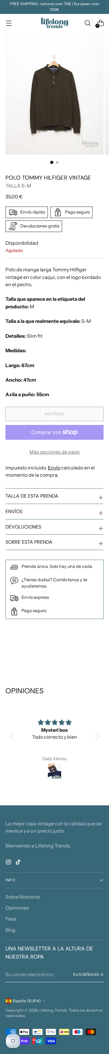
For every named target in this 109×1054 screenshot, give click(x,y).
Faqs (10, 919)
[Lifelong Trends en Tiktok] (18, 863)
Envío (54, 468)
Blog (10, 930)
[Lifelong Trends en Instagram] (9, 863)
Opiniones (17, 908)
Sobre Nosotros (22, 897)
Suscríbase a (88, 974)
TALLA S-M (18, 186)
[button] (13, 736)
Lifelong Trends (53, 1010)
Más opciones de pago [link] (54, 452)
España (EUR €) (27, 1001)
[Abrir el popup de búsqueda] (87, 23)
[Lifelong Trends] (54, 23)
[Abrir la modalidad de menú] (8, 23)
